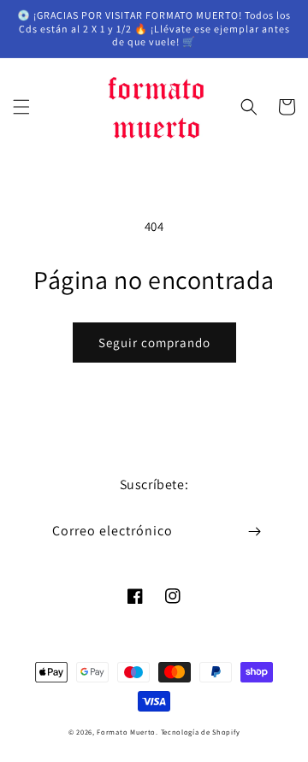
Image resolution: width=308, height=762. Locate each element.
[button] (21, 107)
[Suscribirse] (254, 531)
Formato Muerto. (127, 731)
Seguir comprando (154, 342)
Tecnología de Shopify (200, 731)
